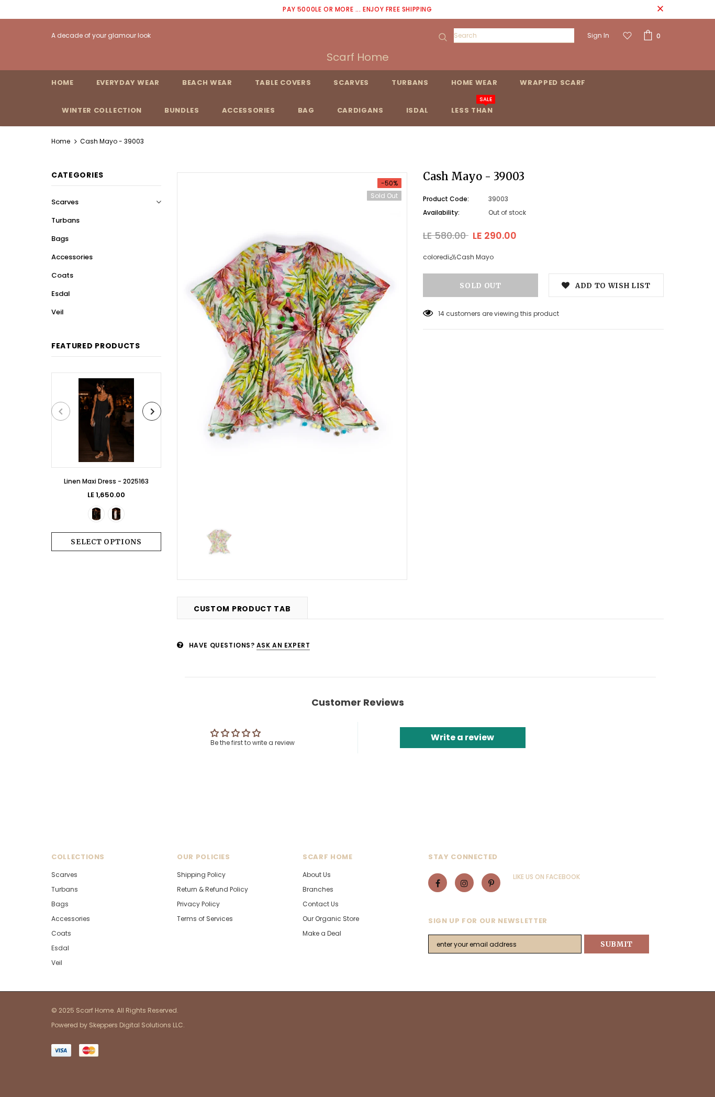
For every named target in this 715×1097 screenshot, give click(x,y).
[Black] (96, 514)
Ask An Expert (283, 645)
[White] (116, 514)
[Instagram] (464, 882)
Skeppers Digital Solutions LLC (136, 1025)
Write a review (462, 737)
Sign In (598, 35)
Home (60, 141)
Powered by (70, 1025)
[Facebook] (437, 882)
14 (441, 313)
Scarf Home (358, 57)
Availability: (441, 212)
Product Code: (446, 198)
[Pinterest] (491, 882)
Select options (106, 541)
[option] (106, 461)
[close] (660, 9)
